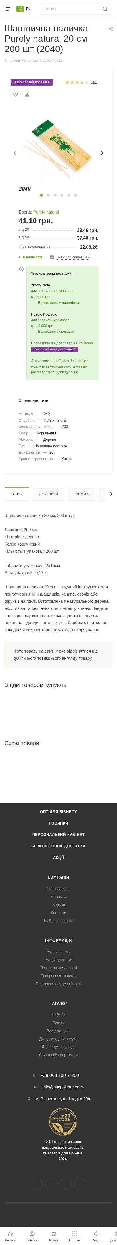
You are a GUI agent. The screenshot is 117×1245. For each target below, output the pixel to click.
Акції (58, 857)
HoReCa (58, 1015)
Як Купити (48, 494)
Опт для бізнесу (58, 812)
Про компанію (58, 889)
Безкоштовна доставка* (31, 82)
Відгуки (58, 905)
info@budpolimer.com (63, 1086)
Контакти (58, 913)
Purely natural (46, 212)
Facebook (37, 1184)
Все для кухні (58, 1031)
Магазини (59, 897)
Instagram (51, 1184)
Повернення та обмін (58, 976)
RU (28, 9)
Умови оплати (58, 952)
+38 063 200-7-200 (60, 1075)
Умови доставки (58, 960)
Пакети (58, 1023)
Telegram (66, 1184)
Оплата (82, 494)
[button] (41, 195)
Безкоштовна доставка (58, 846)
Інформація (58, 940)
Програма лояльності (58, 968)
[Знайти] (104, 9)
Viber (80, 1184)
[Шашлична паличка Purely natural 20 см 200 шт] (58, 149)
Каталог (58, 1003)
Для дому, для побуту (58, 1039)
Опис (17, 494)
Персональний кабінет (58, 835)
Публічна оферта (58, 921)
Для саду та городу (59, 1047)
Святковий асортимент (58, 1055)
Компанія (58, 877)
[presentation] (14, 153)
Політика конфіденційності (58, 984)
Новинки (58, 823)
